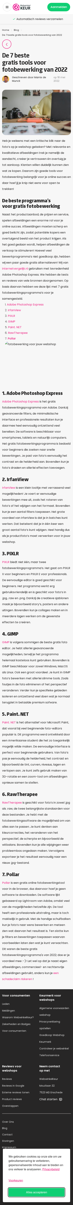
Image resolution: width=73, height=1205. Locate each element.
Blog (16, 30)
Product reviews (12, 1099)
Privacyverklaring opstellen (49, 1025)
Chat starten (48, 1099)
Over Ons (8, 1122)
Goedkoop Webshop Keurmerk (51, 1038)
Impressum (9, 1147)
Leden (6, 1004)
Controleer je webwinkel (54, 1048)
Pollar (12, 338)
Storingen (8, 1141)
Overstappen (10, 1106)
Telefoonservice (49, 1055)
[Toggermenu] (7, 7)
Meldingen (8, 1010)
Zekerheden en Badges (16, 1024)
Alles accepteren (36, 1192)
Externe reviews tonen (15, 1092)
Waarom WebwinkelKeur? (18, 1017)
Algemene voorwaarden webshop (54, 1011)
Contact (7, 1134)
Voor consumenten (14, 1031)
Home (5, 30)
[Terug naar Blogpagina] (6, 44)
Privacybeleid (51, 1169)
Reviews (7, 1079)
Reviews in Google (13, 1085)
